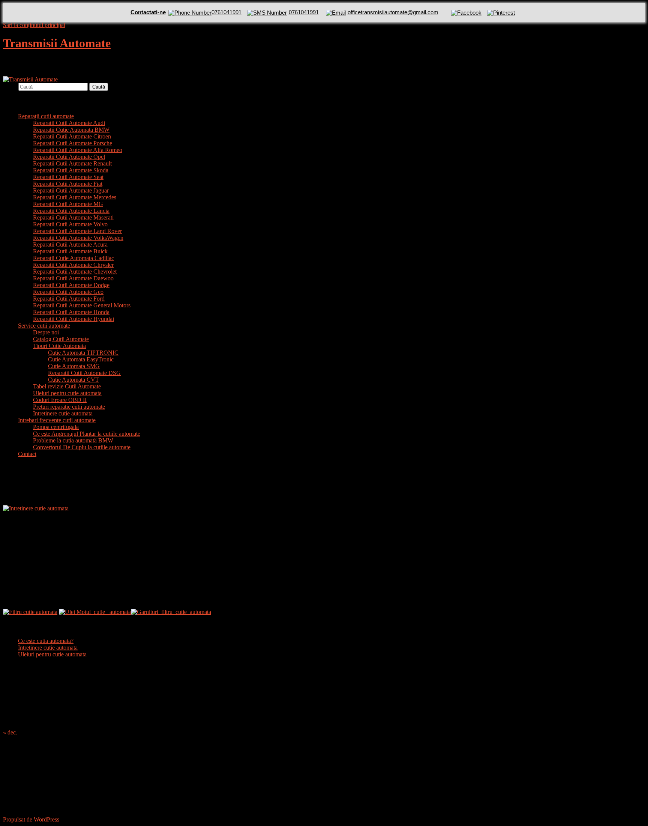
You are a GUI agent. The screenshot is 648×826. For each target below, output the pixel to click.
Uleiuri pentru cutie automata (67, 393)
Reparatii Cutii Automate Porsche (72, 143)
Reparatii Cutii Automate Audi (69, 123)
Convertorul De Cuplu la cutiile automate (81, 447)
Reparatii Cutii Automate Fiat (67, 184)
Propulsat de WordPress (31, 819)
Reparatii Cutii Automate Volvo (70, 224)
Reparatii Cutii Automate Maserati (73, 217)
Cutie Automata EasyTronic (81, 359)
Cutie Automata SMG (74, 366)
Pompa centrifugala (56, 427)
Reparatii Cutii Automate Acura (70, 244)
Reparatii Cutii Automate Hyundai (73, 319)
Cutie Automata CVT (73, 379)
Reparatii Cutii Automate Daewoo (73, 278)
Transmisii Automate (57, 43)
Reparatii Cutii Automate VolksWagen (78, 238)
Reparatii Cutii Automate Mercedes (74, 197)
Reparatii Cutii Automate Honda (71, 312)
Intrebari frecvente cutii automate (57, 420)
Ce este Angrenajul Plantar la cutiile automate (86, 433)
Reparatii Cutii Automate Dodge (71, 285)
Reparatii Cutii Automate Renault (72, 163)
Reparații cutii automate (46, 116)
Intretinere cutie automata (63, 413)
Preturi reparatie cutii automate (69, 406)
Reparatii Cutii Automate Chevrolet (75, 271)
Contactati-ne (148, 12)
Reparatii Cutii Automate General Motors (81, 305)
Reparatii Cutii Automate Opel (69, 156)
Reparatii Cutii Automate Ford (69, 298)
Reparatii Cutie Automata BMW (71, 129)
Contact (27, 454)
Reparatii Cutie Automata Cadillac (73, 258)
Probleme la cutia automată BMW (73, 440)
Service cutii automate (44, 325)
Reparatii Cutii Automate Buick (70, 251)
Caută (10, 86)
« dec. (10, 732)
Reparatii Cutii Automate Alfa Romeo (77, 150)
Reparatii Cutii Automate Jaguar (71, 190)
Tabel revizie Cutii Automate (67, 386)
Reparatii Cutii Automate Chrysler (73, 265)
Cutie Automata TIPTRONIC (83, 352)
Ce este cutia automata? (46, 641)
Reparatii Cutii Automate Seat (68, 177)
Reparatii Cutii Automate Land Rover (77, 231)
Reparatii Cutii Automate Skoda (70, 170)
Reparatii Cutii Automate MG (68, 204)
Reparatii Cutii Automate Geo (68, 292)
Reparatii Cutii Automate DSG (84, 373)
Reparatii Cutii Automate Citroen (72, 136)
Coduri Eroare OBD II (60, 400)
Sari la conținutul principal (34, 25)
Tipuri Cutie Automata (59, 346)
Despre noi (46, 332)
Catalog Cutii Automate (61, 339)
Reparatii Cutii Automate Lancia (71, 211)
